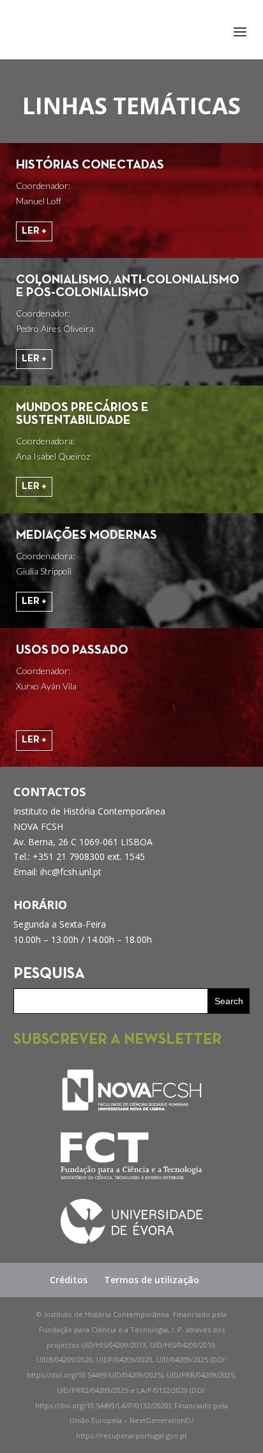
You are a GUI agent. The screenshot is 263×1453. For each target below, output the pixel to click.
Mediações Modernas (86, 535)
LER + (34, 231)
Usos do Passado (72, 650)
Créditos (68, 1280)
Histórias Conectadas (90, 165)
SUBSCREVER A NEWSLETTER (117, 1040)
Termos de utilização (151, 1280)
